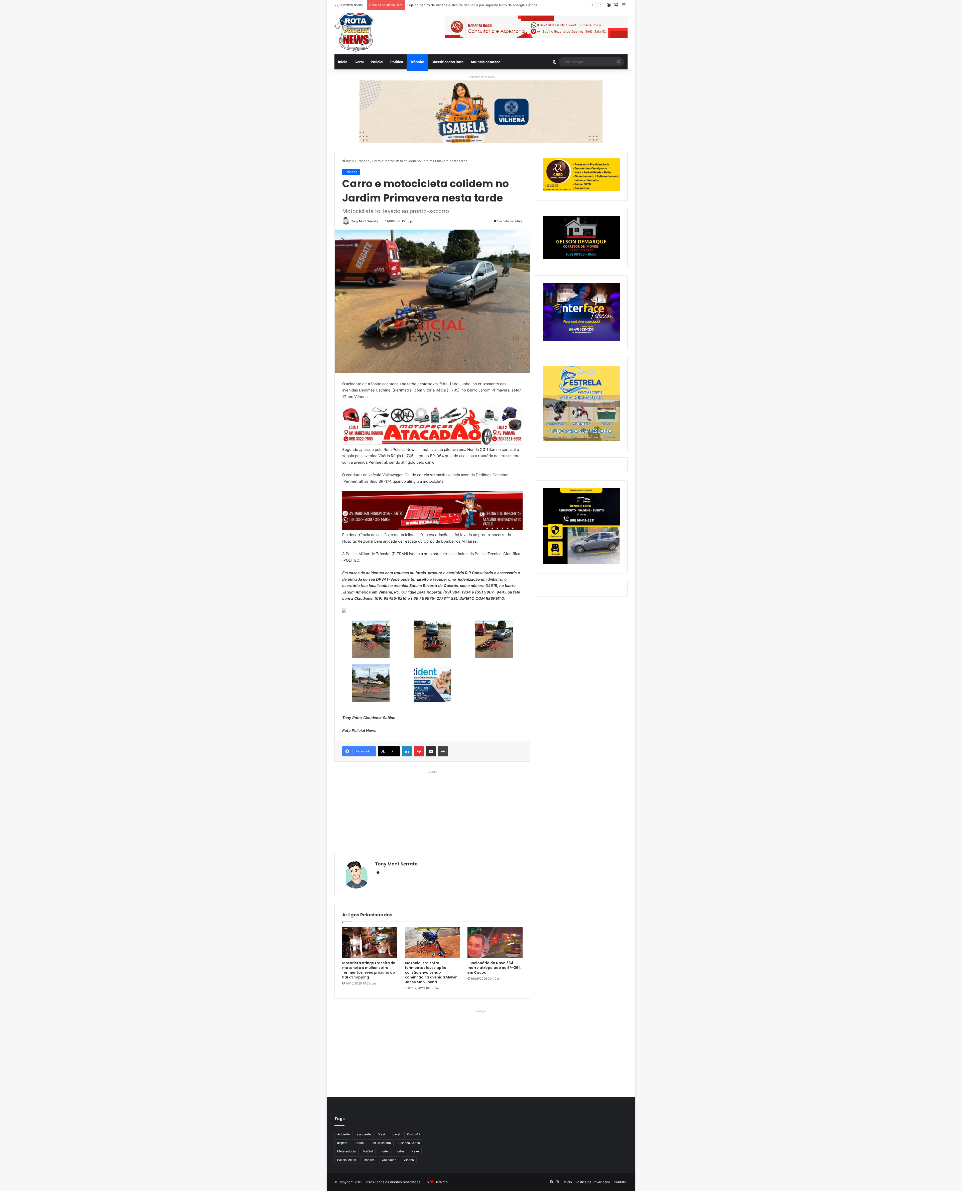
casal (396, 1134)
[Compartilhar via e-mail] (431, 751)
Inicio (342, 62)
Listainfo (441, 1182)
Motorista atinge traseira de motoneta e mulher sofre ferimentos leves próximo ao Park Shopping (368, 970)
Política (396, 62)
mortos (399, 1151)
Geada (359, 1143)
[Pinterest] (419, 751)
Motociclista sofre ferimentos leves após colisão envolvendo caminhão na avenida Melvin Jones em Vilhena (431, 972)
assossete (364, 1134)
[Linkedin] (407, 751)
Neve (415, 1151)
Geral (359, 62)
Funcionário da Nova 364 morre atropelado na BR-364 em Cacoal (494, 967)
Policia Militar (346, 1160)
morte (384, 1151)
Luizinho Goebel (409, 1143)
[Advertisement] (432, 810)
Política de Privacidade (592, 1182)
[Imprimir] (443, 751)
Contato (620, 1182)
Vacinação (389, 1160)
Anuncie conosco (485, 62)
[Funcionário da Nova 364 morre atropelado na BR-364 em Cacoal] (495, 942)
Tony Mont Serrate (364, 221)
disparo (342, 1143)
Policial (377, 62)
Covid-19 (413, 1134)
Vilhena (408, 1160)
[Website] (378, 872)
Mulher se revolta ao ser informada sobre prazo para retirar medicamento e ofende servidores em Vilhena (490, 5)
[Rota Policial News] (354, 32)
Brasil (382, 1134)
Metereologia (346, 1151)
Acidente (343, 1134)
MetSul (368, 1151)
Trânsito (417, 62)
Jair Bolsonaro (381, 1143)
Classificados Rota (447, 62)
